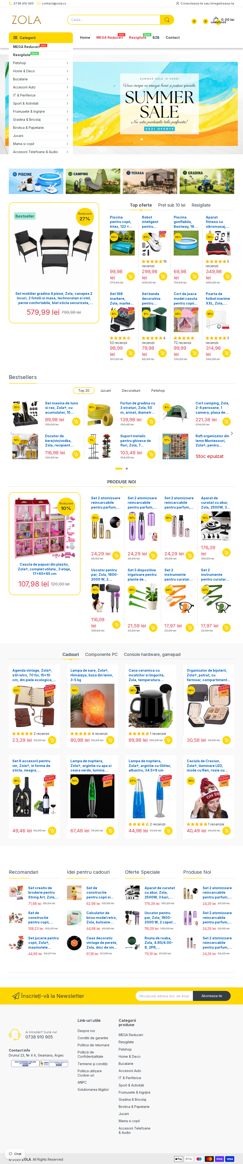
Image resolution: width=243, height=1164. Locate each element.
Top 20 (83, 390)
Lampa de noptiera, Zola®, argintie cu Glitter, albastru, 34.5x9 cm (150, 765)
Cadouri (70, 654)
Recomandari (23, 872)
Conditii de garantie (93, 1038)
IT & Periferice (130, 1078)
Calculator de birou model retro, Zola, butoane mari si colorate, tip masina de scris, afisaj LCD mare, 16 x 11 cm (101, 918)
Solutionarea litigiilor (93, 1089)
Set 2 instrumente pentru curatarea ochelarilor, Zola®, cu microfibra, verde (215, 575)
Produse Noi (197, 872)
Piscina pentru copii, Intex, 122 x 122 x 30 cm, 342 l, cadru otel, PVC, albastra (120, 222)
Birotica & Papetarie (134, 1107)
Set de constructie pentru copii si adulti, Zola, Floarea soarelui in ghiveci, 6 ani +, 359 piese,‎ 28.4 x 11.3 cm (102, 893)
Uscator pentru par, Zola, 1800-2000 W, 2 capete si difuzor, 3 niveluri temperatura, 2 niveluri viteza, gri (105, 575)
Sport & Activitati (131, 1085)
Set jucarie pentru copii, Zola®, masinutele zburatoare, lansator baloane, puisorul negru (43, 943)
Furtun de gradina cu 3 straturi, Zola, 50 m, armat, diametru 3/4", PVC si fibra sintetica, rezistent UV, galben (137, 408)
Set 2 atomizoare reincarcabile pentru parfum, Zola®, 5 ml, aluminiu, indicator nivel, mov (142, 503)
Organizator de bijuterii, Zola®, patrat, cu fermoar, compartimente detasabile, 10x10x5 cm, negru (208, 675)
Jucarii (105, 390)
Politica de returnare (93, 1045)
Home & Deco (129, 1056)
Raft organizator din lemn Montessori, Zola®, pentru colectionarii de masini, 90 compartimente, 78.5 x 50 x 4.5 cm (212, 441)
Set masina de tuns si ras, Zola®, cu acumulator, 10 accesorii (61, 408)
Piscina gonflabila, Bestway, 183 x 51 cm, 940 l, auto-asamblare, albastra (186, 222)
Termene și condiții (92, 1064)
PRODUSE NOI (121, 481)
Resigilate (201, 205)
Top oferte (141, 205)
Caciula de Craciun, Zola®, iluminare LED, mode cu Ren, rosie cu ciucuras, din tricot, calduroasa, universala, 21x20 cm (207, 766)
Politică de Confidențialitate (90, 1054)
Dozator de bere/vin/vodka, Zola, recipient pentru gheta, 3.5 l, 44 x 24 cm (61, 441)
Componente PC (101, 654)
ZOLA (26, 1159)
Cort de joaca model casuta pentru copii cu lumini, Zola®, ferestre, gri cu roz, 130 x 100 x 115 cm (185, 299)
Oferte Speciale (142, 872)
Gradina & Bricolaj (132, 1099)
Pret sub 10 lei (171, 205)
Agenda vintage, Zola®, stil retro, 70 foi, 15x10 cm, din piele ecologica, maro (32, 675)
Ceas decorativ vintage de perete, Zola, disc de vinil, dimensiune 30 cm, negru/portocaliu (101, 943)
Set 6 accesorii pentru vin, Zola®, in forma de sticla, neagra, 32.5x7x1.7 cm (31, 766)
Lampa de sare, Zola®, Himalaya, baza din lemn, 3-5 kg (91, 675)
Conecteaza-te (192, 3)
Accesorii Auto (130, 1071)
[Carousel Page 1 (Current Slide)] (118, 469)
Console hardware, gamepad (152, 654)
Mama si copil (129, 1121)
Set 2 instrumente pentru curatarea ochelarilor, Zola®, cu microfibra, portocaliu (179, 575)
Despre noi (86, 1031)
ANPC (82, 1082)
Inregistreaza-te (222, 3)
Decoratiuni (131, 390)
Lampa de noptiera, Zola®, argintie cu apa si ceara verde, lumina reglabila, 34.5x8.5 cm (91, 766)
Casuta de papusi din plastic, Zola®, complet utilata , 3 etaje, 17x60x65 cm (44, 569)
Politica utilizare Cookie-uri (90, 1073)
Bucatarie (126, 1064)
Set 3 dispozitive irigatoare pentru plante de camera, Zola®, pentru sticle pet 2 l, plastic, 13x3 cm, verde (142, 575)
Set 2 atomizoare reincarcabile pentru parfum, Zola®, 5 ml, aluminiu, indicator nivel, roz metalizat (179, 503)
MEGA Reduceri (131, 1035)
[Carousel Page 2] (127, 469)
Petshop (158, 390)
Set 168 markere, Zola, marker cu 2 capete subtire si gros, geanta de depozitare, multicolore (122, 299)
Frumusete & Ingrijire (134, 1092)
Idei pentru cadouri (88, 872)
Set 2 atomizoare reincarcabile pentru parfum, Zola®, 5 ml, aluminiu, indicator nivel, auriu (105, 503)
